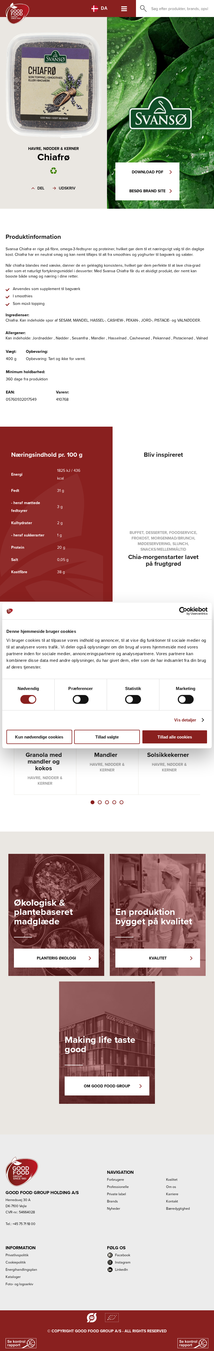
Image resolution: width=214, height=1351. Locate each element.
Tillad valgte (107, 736)
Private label (116, 1193)
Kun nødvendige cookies (39, 736)
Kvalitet (171, 1179)
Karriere (172, 1193)
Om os (171, 1186)
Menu (124, 9)
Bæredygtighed (178, 1208)
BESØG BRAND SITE (147, 191)
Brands (112, 1201)
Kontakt (172, 1201)
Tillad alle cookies (174, 736)
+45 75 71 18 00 (24, 1223)
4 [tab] (114, 802)
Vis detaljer (185, 720)
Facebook (122, 1254)
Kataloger (13, 1276)
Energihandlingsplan (21, 1269)
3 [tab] (107, 802)
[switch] (81, 699)
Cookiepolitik (16, 1262)
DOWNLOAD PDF (147, 172)
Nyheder (113, 1208)
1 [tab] (92, 802)
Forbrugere (115, 1179)
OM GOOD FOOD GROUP (107, 1086)
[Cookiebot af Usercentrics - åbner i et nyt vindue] (183, 611)
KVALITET (158, 958)
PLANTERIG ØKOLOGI (56, 958)
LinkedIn (121, 1269)
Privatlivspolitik (17, 1254)
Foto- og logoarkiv (19, 1283)
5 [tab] (121, 802)
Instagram (122, 1262)
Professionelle (118, 1186)
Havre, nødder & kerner (53, 148)
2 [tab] (100, 802)
